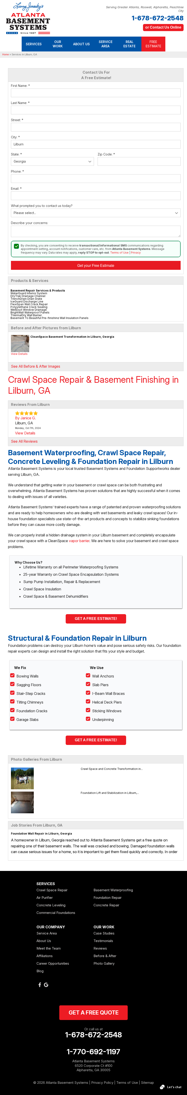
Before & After (105, 956)
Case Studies (104, 933)
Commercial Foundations (55, 912)
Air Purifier (44, 897)
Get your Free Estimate (95, 265)
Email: (16, 188)
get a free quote (94, 1012)
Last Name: (20, 103)
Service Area (46, 933)
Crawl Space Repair (52, 890)
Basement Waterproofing (113, 890)
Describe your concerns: (29, 223)
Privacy (136, 252)
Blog (40, 971)
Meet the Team (48, 948)
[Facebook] (39, 985)
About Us (43, 941)
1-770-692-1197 (93, 1051)
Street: (17, 120)
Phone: (17, 171)
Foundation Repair (108, 897)
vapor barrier (79, 540)
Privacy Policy (102, 1082)
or (163, 27)
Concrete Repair (106, 905)
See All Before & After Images (35, 366)
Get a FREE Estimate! (96, 619)
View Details (19, 354)
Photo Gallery (104, 963)
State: (16, 154)
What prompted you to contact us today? (42, 206)
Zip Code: (106, 154)
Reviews (100, 948)
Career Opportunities (52, 963)
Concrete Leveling (50, 905)
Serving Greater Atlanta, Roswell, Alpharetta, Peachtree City (145, 9)
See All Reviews (24, 441)
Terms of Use (119, 252)
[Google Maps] (46, 985)
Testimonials (103, 941)
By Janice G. (25, 418)
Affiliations (44, 956)
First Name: (20, 86)
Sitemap (147, 1082)
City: (15, 137)
